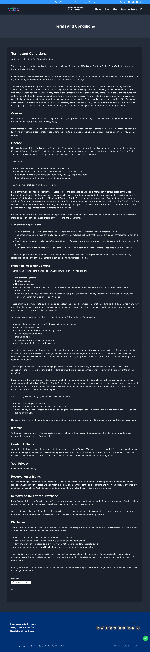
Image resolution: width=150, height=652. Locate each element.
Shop (106, 9)
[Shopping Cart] (141, 9)
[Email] (137, 2)
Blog (115, 9)
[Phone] (138, 628)
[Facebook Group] (120, 628)
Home (98, 9)
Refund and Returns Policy (56, 646)
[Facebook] (121, 2)
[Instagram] (125, 2)
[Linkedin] (133, 2)
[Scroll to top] (145, 649)
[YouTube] (129, 2)
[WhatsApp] (140, 2)
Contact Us (42, 646)
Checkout (34, 646)
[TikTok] (129, 628)
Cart (27, 646)
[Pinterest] (124, 628)
